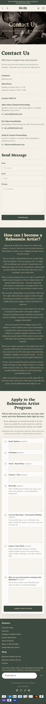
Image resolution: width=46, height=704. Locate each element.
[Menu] (2, 8)
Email (3, 174)
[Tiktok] (25, 690)
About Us (5, 631)
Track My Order (7, 628)
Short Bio (16, 486)
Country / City (18, 475)
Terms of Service (8, 641)
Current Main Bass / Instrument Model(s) (25, 516)
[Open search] (7, 8)
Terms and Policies (23, 686)
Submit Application (23, 608)
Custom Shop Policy (9, 638)
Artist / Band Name (20, 464)
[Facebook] (17, 690)
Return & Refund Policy (10, 644)
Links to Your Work (20, 546)
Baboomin (19, 683)
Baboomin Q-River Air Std (11, 657)
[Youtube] (29, 690)
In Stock (5, 663)
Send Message (23, 217)
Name (4, 163)
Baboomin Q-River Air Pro (11, 660)
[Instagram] (21, 690)
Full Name (16, 453)
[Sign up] (41, 676)
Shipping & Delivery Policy (11, 634)
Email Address (18, 441)
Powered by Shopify (29, 683)
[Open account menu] (38, 8)
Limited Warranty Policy (11, 647)
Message (4, 184)
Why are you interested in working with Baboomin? (25, 578)
